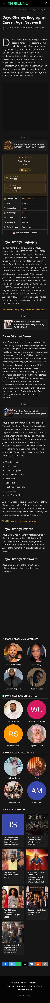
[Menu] (4, 3)
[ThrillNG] (18, 3)
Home (4, 10)
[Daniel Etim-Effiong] (13, 654)
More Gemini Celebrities (19, 752)
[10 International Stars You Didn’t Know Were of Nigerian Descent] (13, 830)
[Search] (46, 3)
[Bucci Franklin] (37, 679)
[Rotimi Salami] (13, 735)
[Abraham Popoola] (13, 679)
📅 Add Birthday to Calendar (25, 233)
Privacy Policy (25, 990)
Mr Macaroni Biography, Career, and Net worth (23, 309)
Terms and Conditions (16, 986)
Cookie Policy (35, 986)
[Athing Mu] (37, 792)
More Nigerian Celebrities (21, 695)
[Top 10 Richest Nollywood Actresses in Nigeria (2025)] (13, 903)
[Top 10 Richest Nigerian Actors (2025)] (13, 866)
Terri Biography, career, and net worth (19, 521)
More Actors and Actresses (21, 639)
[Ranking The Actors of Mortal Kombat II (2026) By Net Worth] (25, 145)
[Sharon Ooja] (37, 654)
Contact (32, 983)
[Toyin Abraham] (37, 735)
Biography (12, 10)
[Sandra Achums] (13, 768)
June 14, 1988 (27, 199)
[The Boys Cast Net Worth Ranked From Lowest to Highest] (25, 412)
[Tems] (37, 768)
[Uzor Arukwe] (13, 711)
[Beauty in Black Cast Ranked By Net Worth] (37, 903)
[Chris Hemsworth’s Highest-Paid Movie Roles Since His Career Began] (13, 938)
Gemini (25, 213)
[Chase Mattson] (13, 792)
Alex (3, 30)
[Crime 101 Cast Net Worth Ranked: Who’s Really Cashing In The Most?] (25, 324)
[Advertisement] (25, 106)
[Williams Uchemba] (37, 711)
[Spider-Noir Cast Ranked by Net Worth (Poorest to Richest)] (37, 830)
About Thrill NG (18, 983)
